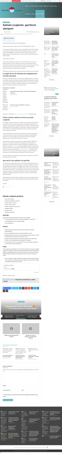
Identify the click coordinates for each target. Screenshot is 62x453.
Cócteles (33, 6)
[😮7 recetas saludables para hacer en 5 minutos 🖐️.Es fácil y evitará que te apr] (4, 436)
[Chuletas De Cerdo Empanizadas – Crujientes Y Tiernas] (33, 351)
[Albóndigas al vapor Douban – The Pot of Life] (47, 43)
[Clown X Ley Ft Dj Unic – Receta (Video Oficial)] (47, 49)
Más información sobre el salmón (21, 114)
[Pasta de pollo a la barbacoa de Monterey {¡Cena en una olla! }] (56, 171)
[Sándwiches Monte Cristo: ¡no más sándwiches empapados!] (25, 424)
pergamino (14, 146)
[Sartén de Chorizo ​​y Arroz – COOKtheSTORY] (56, 165)
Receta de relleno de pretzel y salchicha (55, 103)
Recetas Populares (40, 13)
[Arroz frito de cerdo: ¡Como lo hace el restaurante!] (47, 111)
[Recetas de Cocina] (12, 10)
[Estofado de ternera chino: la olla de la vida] (4, 413)
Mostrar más (51, 79)
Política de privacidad (43, 450)
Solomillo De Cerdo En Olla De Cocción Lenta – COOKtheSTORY (20, 356)
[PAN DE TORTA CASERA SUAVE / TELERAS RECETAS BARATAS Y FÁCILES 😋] (6, 97)
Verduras (41, 6)
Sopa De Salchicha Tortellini (54, 118)
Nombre (4, 385)
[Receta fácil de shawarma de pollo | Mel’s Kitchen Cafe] (47, 72)
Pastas (52, 6)
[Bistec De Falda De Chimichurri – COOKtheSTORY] (4, 429)
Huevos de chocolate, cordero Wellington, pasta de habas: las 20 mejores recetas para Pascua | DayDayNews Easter (55, 429)
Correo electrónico (7, 390)
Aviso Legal (16, 450)
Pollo (37, 6)
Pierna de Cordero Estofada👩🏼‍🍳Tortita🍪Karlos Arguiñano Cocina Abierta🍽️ (35, 1)
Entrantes (47, 6)
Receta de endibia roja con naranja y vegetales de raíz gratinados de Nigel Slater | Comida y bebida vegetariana (55, 127)
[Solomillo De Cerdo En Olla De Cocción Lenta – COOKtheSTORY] (21, 351)
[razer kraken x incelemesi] (31, 452)
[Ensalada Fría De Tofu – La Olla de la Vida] (47, 55)
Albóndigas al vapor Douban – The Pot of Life (55, 42)
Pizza (56, 6)
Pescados (28, 13)
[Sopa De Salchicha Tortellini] (47, 119)
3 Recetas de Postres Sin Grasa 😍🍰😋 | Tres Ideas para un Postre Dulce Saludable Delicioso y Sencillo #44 (21, 308)
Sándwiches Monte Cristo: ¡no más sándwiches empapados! (34, 420)
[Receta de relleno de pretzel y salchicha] (47, 105)
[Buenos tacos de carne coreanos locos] (25, 414)
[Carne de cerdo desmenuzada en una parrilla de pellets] (47, 63)
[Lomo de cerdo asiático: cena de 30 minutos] (8, 351)
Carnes (27, 6)
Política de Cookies (23, 450)
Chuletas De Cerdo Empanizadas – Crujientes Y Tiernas (33, 356)
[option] (21, 307)
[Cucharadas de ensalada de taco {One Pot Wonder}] (45, 421)
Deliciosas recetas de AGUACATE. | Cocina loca (20, 104)
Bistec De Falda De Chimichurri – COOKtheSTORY (12, 427)
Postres (33, 13)
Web (22, 390)
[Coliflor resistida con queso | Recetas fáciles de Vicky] (56, 186)
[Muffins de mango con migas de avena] (56, 195)
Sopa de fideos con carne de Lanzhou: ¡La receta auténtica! (55, 413)
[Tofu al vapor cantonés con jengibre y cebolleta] (45, 437)
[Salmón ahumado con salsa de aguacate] (25, 440)
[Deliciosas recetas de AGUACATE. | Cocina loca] (6, 107)
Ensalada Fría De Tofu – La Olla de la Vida (55, 55)
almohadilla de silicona (24, 149)
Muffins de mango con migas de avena (48, 193)
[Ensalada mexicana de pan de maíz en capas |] (56, 178)
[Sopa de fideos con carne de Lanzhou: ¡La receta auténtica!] (45, 413)
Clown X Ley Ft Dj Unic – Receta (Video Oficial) (55, 48)
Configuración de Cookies (33, 450)
